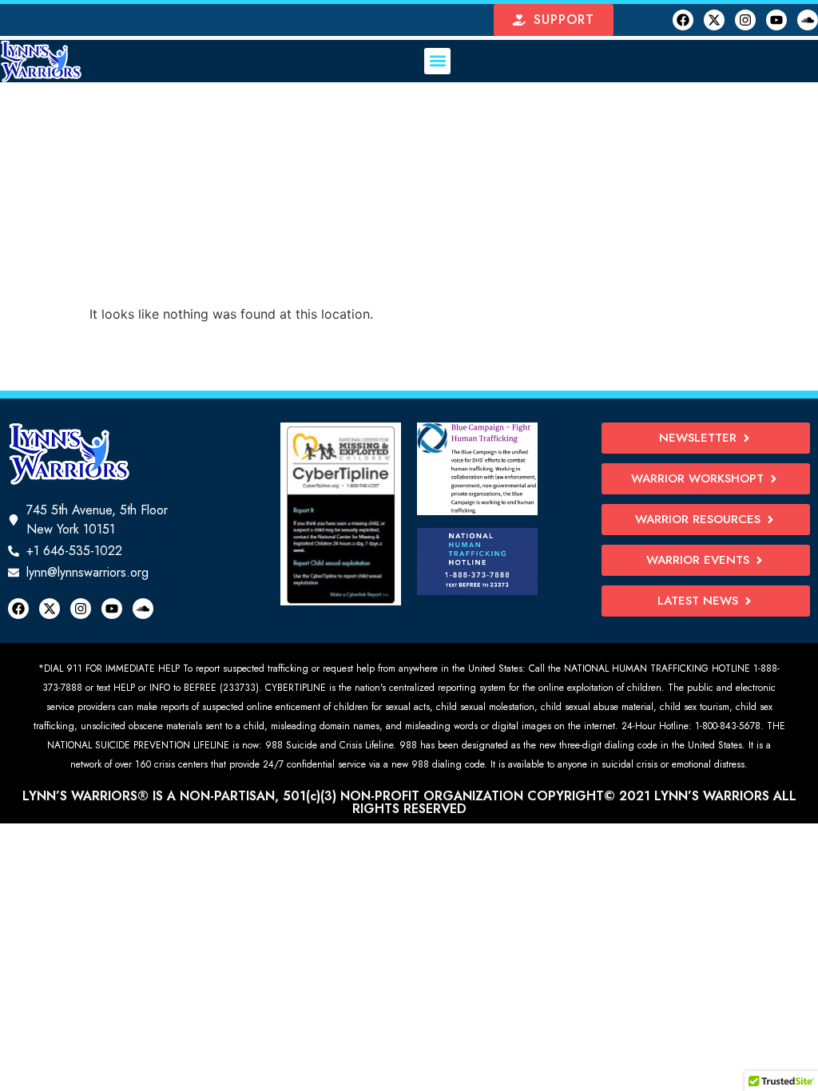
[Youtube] (776, 20)
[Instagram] (745, 20)
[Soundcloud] (807, 20)
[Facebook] (683, 20)
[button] (437, 61)
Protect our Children (409, 164)
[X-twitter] (714, 20)
